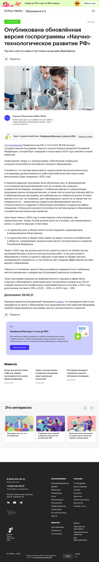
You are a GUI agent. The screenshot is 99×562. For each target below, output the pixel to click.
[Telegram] (20, 502)
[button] (85, 408)
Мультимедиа (57, 499)
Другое (54, 515)
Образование (12, 21)
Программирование (60, 483)
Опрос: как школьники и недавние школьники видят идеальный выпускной (47, 374)
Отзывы (77, 489)
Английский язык (58, 512)
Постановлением (13, 145)
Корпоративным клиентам (81, 533)
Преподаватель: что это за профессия (17, 435)
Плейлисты (56, 530)
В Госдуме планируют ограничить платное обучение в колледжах (78, 373)
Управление (56, 492)
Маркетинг (56, 489)
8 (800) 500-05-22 (16, 479)
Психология (56, 502)
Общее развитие (58, 505)
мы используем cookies (42, 557)
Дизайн (54, 486)
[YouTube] (14, 502)
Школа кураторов (81, 499)
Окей (68, 556)
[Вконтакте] (8, 502)
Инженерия (56, 509)
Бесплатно (78, 502)
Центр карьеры (80, 486)
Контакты (78, 492)
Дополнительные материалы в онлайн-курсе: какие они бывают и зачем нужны (81, 436)
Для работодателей (80, 538)
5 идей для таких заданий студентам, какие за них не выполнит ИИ (48, 436)
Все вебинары (57, 526)
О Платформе (80, 483)
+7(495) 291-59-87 (15, 486)
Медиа (76, 522)
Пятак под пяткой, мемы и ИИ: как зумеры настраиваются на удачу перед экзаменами (16, 374)
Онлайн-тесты (80, 505)
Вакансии (78, 496)
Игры (53, 496)
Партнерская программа (79, 527)
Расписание (56, 533)
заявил (60, 302)
